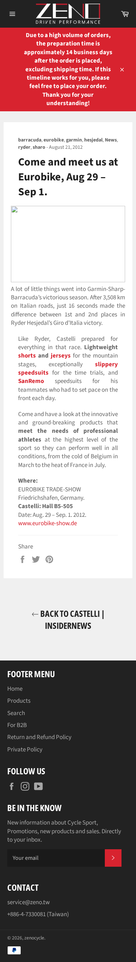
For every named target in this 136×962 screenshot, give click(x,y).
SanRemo (31, 381)
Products (18, 700)
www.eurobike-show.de (47, 523)
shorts (27, 355)
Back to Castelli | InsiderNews (72, 619)
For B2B (17, 725)
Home (14, 688)
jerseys (61, 355)
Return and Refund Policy (39, 737)
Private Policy (24, 749)
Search (16, 713)
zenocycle (34, 937)
